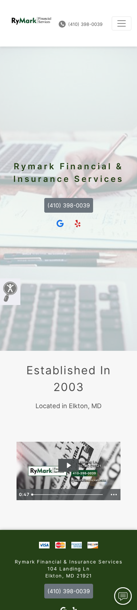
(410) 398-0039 (85, 24)
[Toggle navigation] (121, 23)
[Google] (60, 223)
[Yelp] (77, 223)
